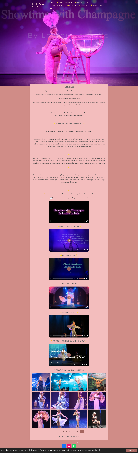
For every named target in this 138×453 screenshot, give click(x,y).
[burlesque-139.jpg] (78, 381)
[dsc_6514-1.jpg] (41, 419)
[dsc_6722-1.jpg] (59, 400)
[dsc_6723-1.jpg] (41, 400)
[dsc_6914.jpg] (97, 419)
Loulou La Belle (38, 5)
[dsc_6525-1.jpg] (78, 419)
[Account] (101, 5)
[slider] (63, 221)
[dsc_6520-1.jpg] (59, 419)
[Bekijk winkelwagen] (50, 8)
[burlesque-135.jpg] (41, 381)
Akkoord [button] (131, 450)
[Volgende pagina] (82, 431)
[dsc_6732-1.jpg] (78, 400)
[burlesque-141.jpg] (59, 381)
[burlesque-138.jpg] (97, 381)
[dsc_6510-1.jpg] (97, 400)
